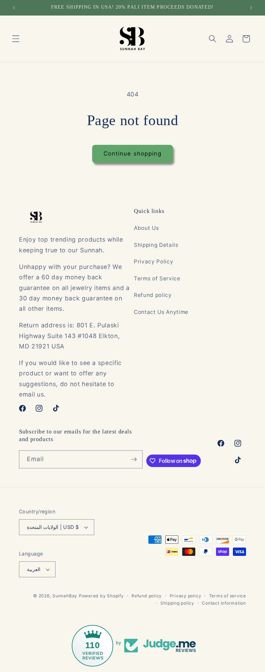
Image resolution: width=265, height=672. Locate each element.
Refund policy (153, 295)
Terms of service (227, 595)
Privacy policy (186, 595)
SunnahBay (64, 595)
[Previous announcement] (14, 7)
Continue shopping (133, 153)
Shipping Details (156, 245)
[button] (16, 38)
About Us (146, 228)
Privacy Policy (153, 261)
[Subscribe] (134, 459)
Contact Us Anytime (161, 312)
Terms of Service (157, 278)
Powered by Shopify (101, 595)
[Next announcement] (250, 7)
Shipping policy (177, 603)
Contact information (224, 603)
